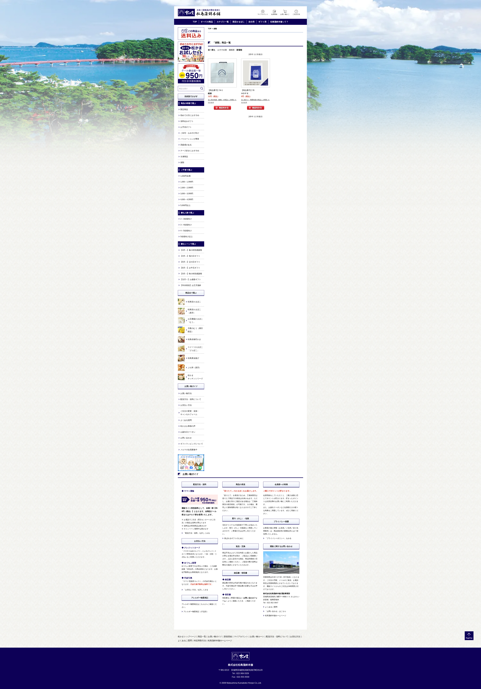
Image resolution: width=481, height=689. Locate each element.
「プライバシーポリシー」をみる (278, 538)
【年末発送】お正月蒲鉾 (190, 285)
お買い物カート (257, 636)
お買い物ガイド (215, 636)
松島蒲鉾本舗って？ (279, 22)
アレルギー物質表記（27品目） (196, 612)
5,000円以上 (185, 205)
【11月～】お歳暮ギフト (190, 279)
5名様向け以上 (186, 236)
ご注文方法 (296, 14)
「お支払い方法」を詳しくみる (196, 590)
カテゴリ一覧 (223, 22)
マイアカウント (263, 14)
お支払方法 (295, 636)
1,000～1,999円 (186, 182)
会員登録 (274, 14)
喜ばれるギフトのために (234, 538)
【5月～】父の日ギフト (190, 262)
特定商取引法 (200, 640)
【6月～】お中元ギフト (190, 268)
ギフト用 (262, 22)
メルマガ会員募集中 (188, 450)
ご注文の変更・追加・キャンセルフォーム (189, 412)
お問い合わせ (186, 438)
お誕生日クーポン (187, 432)
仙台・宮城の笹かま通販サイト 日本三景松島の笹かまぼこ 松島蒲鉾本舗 (199, 12)
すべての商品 (207, 22)
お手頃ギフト (186, 127)
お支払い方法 (186, 405)
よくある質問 (186, 420)
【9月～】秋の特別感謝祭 (191, 274)
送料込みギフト (187, 121)
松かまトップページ (187, 636)
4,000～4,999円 (186, 199)
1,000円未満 (185, 176)
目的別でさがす (191, 96)
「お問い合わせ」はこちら (275, 611)
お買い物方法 (186, 393)
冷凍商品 (184, 156)
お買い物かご (284, 14)
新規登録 (228, 636)
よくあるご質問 (271, 607)
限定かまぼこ (239, 22)
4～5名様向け (186, 231)
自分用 (252, 22)
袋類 (215, 29)
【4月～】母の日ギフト (190, 256)
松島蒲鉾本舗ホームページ (275, 616)
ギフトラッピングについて (191, 444)
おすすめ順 (222, 50)
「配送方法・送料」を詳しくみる (197, 533)
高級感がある (186, 145)
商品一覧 (202, 636)
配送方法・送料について (190, 399)
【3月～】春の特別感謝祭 (191, 250)
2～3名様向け (186, 219)
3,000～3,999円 (186, 193)
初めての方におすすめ (189, 115)
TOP (195, 22)
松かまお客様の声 (187, 426)
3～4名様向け (186, 225)
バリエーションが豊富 (189, 139)
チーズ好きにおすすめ (189, 151)
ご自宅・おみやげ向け (189, 133)
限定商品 (184, 109)
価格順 (231, 50)
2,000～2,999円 (186, 188)
